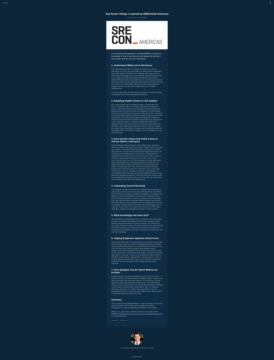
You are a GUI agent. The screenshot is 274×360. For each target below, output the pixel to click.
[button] (270, 3)
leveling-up (123, 320)
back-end (115, 320)
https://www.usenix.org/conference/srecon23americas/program (140, 314)
